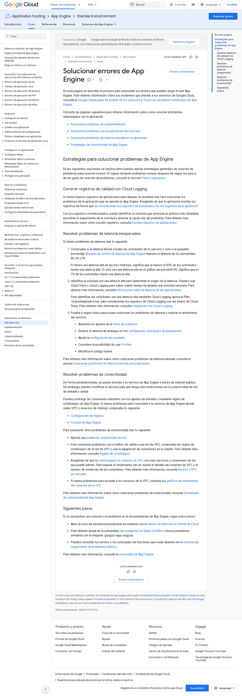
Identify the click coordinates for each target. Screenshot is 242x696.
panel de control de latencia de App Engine (117, 254)
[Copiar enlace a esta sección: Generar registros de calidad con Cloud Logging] (150, 189)
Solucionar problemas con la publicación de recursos (105, 131)
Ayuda (106, 639)
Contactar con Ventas (68, 651)
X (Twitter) (201, 645)
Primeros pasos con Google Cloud (169, 639)
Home (66, 56)
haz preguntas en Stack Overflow (141, 531)
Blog (198, 632)
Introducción (13, 24)
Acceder (232, 4)
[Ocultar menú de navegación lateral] (45, 689)
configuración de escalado (107, 338)
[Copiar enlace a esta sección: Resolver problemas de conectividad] (130, 375)
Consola (180, 4)
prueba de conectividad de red (106, 438)
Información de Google (68, 674)
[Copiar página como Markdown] (101, 80)
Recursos (69, 24)
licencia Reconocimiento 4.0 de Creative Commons (171, 595)
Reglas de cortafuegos (114, 453)
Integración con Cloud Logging (152, 306)
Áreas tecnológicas (63, 4)
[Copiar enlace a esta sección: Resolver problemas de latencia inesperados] (144, 234)
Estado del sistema (113, 651)
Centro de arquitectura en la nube (169, 651)
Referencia (49, 24)
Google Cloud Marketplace (71, 645)
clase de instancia (125, 324)
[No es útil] (196, 57)
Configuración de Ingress (87, 416)
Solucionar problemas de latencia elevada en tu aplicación (109, 138)
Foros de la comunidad (115, 632)
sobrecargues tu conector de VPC (121, 460)
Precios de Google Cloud (69, 639)
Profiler (126, 344)
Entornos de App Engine (97, 24)
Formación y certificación (163, 657)
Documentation (83, 56)
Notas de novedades (114, 645)
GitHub (153, 632)
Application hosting (28, 16)
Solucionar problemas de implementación (98, 124)
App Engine (61, 16)
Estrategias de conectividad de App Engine (99, 145)
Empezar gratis (223, 16)
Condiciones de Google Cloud (153, 674)
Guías (31, 24)
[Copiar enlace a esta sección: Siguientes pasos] (96, 509)
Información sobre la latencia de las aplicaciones (149, 290)
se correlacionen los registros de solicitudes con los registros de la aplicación (146, 206)
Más (90, 4)
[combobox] (147, 4)
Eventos (200, 639)
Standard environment (96, 16)
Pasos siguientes (153, 178)
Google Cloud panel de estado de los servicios (109, 100)
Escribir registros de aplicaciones (154, 222)
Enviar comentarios (182, 71)
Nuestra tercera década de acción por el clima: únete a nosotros (95, 680)
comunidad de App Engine (136, 554)
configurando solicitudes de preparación (155, 331)
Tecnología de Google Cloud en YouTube (213, 659)
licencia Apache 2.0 (108, 599)
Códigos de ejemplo (160, 645)
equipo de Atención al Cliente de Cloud (173, 524)
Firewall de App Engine (86, 422)
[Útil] (191, 57)
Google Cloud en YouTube (210, 651)
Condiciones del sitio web (117, 674)
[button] (24, 82)
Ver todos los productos (69, 632)
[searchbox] (25, 36)
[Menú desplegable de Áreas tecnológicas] (80, 4)
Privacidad (92, 674)
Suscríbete (197, 688)
